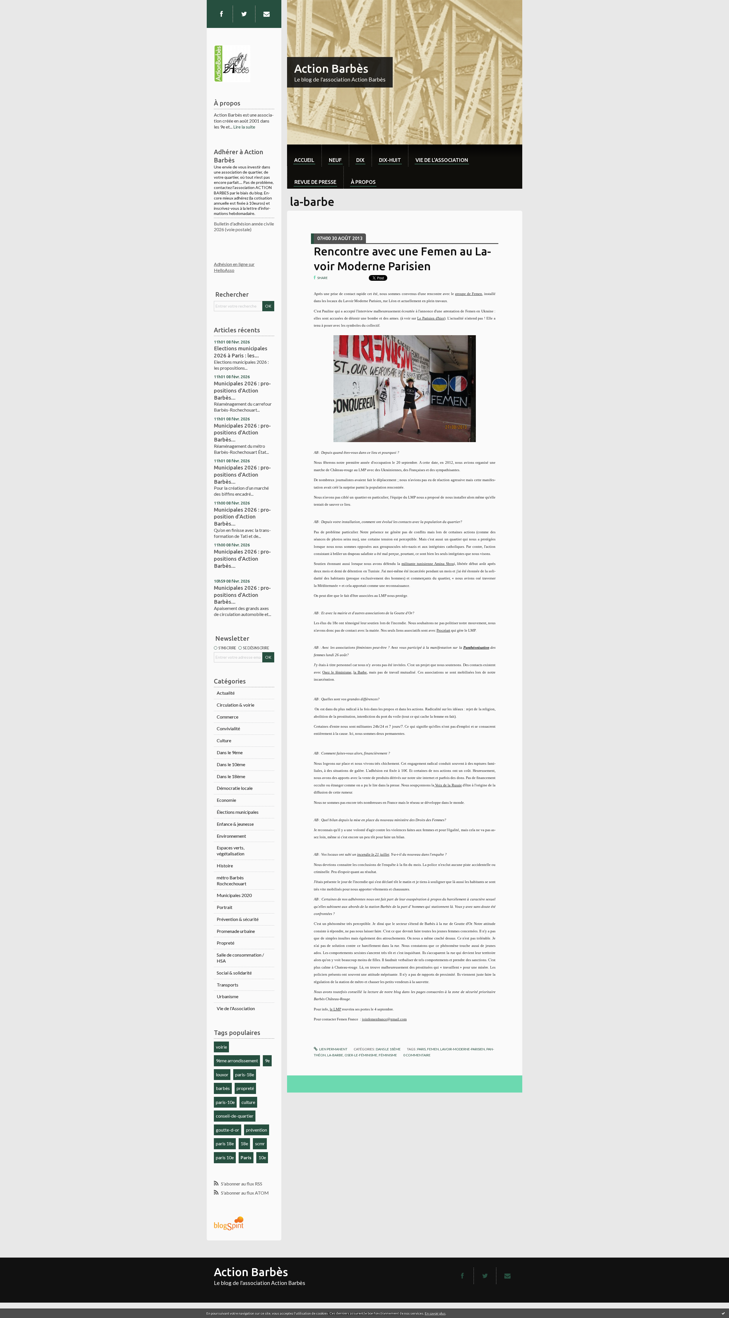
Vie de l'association (441, 160)
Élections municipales (238, 812)
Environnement (231, 836)
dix (360, 160)
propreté (245, 1088)
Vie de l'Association (236, 1008)
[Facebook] (221, 14)
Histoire (225, 865)
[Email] (266, 14)
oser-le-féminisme (361, 1055)
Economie (226, 800)
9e (267, 1060)
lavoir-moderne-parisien (462, 1049)
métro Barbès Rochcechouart (231, 880)
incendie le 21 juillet (373, 854)
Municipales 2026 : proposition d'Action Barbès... (242, 517)
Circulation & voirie (235, 704)
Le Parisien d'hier (430, 318)
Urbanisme (227, 996)
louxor (222, 1074)
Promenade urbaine (236, 931)
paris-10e (225, 1102)
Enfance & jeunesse (235, 824)
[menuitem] (304, 155)
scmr (260, 1143)
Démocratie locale (235, 788)
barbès (223, 1088)
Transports (227, 984)
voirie (221, 1046)
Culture (224, 740)
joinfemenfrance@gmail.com (384, 1019)
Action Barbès (331, 68)
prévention (256, 1129)
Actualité (226, 692)
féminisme (388, 1055)
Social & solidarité (234, 972)
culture (248, 1102)
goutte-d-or (227, 1129)
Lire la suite (244, 126)
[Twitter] (244, 14)
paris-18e (244, 1074)
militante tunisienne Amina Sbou (428, 564)
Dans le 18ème (231, 776)
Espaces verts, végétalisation (230, 850)
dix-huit (390, 160)
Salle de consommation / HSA (240, 957)
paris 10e (225, 1157)
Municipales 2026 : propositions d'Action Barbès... (242, 390)
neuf (335, 160)
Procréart (443, 630)
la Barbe (360, 672)
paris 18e (225, 1143)
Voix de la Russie (448, 785)
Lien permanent (333, 1049)
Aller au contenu (18, 5)
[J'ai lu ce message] (723, 1313)
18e (244, 1143)
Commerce (227, 716)
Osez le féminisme (336, 672)
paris (421, 1049)
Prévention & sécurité (238, 919)
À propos (363, 182)
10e (262, 1157)
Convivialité (228, 728)
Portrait (224, 907)
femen (433, 1049)
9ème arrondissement (237, 1060)
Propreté (225, 942)
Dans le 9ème (230, 752)
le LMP (335, 1009)
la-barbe (335, 1055)
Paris (246, 1157)
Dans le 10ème (231, 764)
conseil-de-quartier (234, 1115)
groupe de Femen (468, 294)
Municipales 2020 (234, 895)
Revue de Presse (315, 182)
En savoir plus (435, 1313)
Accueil (304, 160)
